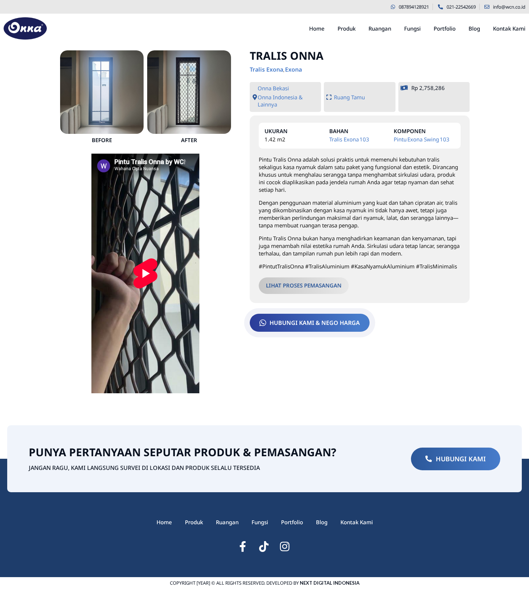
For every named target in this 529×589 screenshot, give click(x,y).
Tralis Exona (266, 69)
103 (364, 139)
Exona (293, 69)
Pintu (400, 139)
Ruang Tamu (349, 97)
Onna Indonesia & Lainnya (280, 101)
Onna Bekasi (273, 88)
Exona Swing (423, 139)
